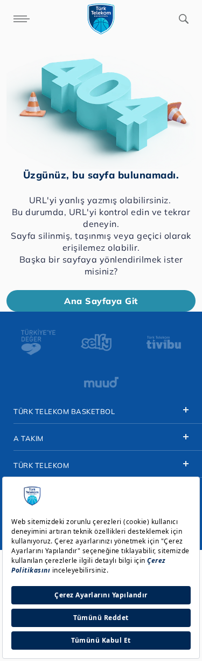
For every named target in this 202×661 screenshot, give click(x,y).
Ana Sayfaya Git (101, 300)
